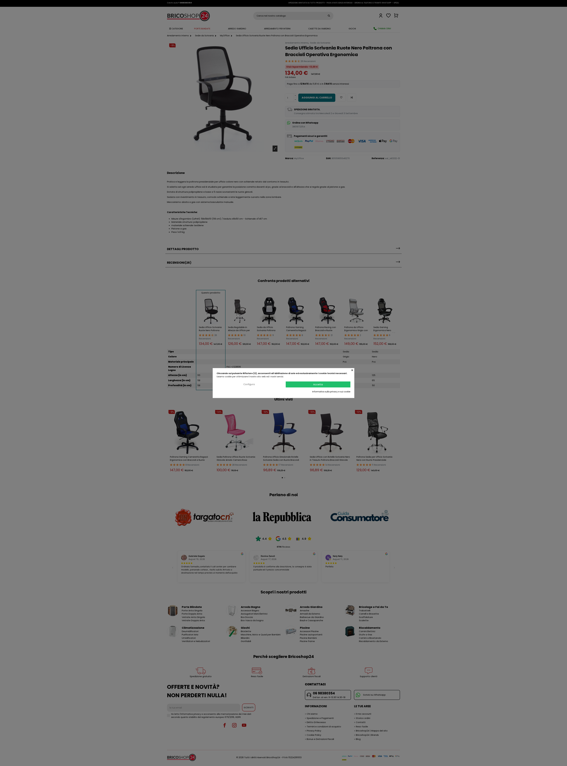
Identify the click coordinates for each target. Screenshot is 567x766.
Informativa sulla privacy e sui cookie (331, 391)
